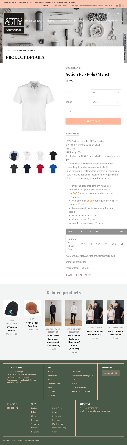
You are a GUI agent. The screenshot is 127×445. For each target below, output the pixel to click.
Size (68, 93)
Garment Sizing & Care (81, 391)
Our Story (95, 21)
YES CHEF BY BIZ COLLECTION (53, 330)
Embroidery (52, 376)
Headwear (56, 420)
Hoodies (34, 420)
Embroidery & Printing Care (82, 376)
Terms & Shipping (79, 387)
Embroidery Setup (59, 428)
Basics (34, 408)
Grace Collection (11, 322)
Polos (33, 412)
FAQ (81, 21)
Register (107, 14)
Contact (112, 21)
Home (8, 50)
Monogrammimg (54, 384)
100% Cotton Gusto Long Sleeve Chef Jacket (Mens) (53, 341)
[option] (34, 106)
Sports (54, 412)
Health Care (57, 408)
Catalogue (68, 21)
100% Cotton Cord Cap (32, 324)
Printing (51, 380)
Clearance (56, 432)
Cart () (120, 14)
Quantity (71, 111)
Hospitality (35, 432)
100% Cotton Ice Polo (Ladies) (95, 333)
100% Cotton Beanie (11, 329)
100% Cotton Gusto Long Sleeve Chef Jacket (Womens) (74, 342)
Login (96, 14)
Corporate (35, 424)
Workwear (35, 428)
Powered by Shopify (32, 441)
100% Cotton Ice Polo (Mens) (115, 333)
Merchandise (57, 424)
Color (69, 102)
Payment (75, 384)
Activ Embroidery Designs (13, 441)
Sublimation (57, 416)
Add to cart (93, 121)
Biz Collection (73, 68)
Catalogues (76, 372)
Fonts (50, 387)
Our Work (51, 395)
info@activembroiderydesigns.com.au (91, 5)
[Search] (122, 22)
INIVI (32, 319)
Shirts (33, 416)
